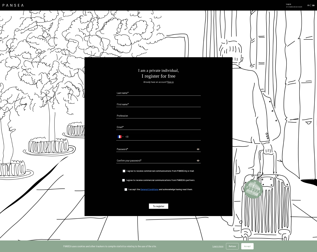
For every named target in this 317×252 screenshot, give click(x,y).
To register (158, 206)
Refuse (232, 246)
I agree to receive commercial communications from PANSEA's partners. (160, 180)
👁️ (198, 149)
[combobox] (120, 137)
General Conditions (149, 189)
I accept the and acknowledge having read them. (160, 189)
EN (313, 5)
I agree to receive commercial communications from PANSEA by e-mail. (160, 170)
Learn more (217, 246)
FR (308, 5)
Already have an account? (158, 81)
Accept (247, 246)
